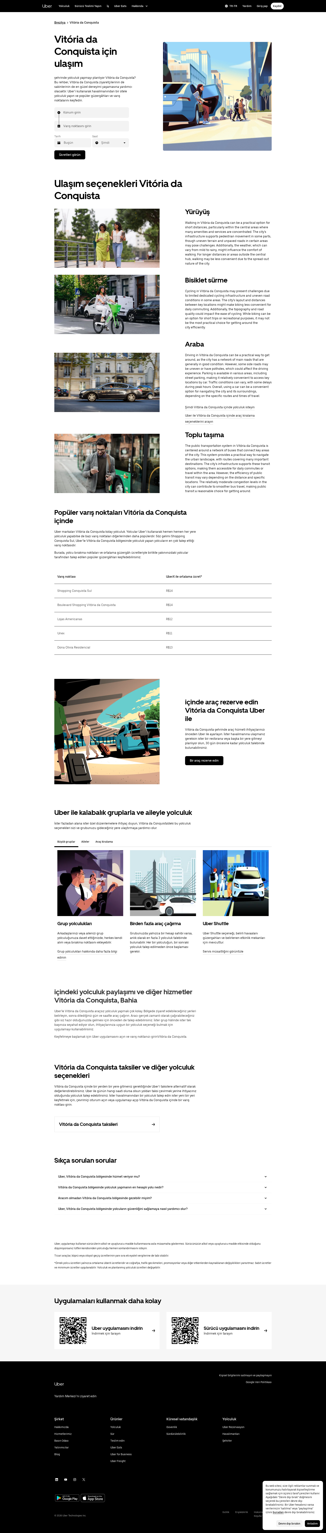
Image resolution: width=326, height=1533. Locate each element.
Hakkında (137, 6)
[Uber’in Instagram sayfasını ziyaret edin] (74, 1479)
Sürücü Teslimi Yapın (88, 6)
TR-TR (233, 6)
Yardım (246, 6)
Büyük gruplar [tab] (66, 841)
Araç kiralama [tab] (104, 841)
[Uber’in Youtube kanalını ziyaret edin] (65, 1479)
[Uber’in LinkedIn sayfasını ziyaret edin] (56, 1479)
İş (108, 6)
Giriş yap (262, 6)
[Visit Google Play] (67, 1498)
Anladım (312, 1523)
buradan (278, 1512)
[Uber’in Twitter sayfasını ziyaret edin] (83, 1479)
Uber (47, 6)
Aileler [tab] (85, 841)
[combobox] (63, 112)
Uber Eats (120, 6)
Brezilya (59, 22)
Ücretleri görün (70, 155)
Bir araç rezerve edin (204, 760)
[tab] (119, 841)
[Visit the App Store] (93, 1498)
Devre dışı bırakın (289, 1523)
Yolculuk (64, 6)
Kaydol (277, 6)
